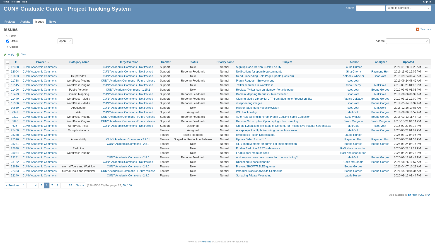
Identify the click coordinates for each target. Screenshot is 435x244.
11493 (15, 94)
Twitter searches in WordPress (254, 85)
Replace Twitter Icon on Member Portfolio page (265, 89)
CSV (421, 194)
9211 (15, 116)
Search (350, 7)
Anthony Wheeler (353, 76)
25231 (15, 143)
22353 (15, 171)
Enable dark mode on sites (252, 153)
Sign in (427, 1)
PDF (428, 194)
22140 (15, 175)
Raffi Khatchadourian (353, 148)
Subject (287, 62)
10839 (15, 107)
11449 (15, 98)
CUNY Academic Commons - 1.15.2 (128, 89)
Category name (79, 62)
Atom (414, 194)
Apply (11, 54)
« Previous (12, 185)
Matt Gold (380, 85)
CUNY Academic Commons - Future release (128, 80)
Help (24, 1)
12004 (15, 71)
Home (6, 1)
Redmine (206, 241)
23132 (15, 162)
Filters (13, 36)
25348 (15, 134)
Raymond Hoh (380, 71)
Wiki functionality (246, 112)
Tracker (166, 62)
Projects (15, 1)
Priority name (225, 62)
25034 (15, 153)
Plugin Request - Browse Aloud (255, 80)
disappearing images (249, 103)
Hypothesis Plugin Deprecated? (255, 134)
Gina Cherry (353, 71)
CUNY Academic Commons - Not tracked (128, 67)
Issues (39, 21)
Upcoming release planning (253, 162)
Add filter (380, 40)
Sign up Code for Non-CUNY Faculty (258, 67)
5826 (15, 121)
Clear (24, 54)
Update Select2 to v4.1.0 (251, 139)
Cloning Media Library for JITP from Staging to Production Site (274, 98)
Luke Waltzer (353, 116)
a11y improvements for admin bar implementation (266, 143)
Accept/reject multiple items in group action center (266, 130)
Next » (80, 185)
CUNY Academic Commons (40, 67)
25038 (15, 148)
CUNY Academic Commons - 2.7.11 (128, 139)
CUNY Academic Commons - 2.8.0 (128, 143)
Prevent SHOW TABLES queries (256, 166)
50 (124, 185)
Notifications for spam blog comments (259, 71)
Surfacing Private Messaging (253, 175)
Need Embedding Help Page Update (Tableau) (265, 76)
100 (129, 185)
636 (14, 125)
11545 (15, 85)
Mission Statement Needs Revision (257, 107)
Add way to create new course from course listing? (267, 157)
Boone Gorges (380, 89)
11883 (15, 76)
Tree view (425, 29)
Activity (25, 21)
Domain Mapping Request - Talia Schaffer (262, 94)
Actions (427, 67)
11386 (15, 103)
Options (14, 46)
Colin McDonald (353, 162)
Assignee (381, 62)
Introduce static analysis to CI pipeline (259, 171)
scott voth (380, 76)
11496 (15, 89)
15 (70, 185)
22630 (15, 166)
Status (14, 40)
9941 (15, 112)
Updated (408, 62)
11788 (15, 80)
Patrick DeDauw (353, 98)
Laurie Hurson (353, 67)
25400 (15, 130)
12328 (15, 67)
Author (354, 62)
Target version (129, 62)
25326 (15, 139)
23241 (15, 157)
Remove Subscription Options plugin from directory (267, 121)
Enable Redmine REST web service (258, 148)
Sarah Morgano (353, 121)
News (52, 21)
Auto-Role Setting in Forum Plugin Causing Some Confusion (273, 116)
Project (41, 62)
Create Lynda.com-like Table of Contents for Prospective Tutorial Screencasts (283, 125)
